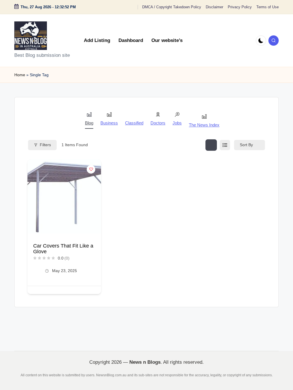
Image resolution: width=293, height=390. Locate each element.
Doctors (158, 122)
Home (19, 75)
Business (109, 122)
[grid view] (211, 145)
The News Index (204, 124)
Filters (45, 144)
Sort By (246, 144)
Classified (134, 122)
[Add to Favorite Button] (91, 169)
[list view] (225, 145)
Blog (89, 122)
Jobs (177, 122)
